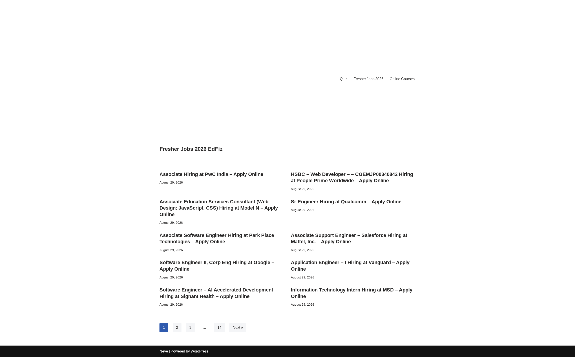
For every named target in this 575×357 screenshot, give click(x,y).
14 (219, 327)
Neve (163, 351)
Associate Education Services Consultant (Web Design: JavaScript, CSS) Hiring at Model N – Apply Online (218, 208)
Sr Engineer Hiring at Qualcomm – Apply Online (346, 201)
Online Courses (402, 79)
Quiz (343, 79)
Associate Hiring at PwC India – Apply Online (211, 174)
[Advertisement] (191, 75)
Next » (238, 327)
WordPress (199, 351)
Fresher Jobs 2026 (368, 79)
